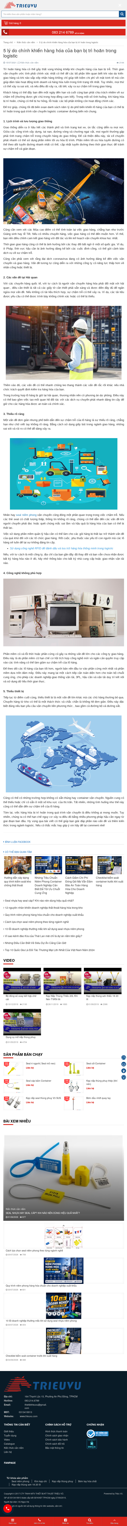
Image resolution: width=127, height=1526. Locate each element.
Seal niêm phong (20, 1481)
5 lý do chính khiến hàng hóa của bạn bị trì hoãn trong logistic (68, 42)
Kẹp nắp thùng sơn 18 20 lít (26, 1484)
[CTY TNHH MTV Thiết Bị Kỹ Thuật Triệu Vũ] (20, 4)
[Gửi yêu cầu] (123, 1064)
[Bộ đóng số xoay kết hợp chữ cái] (22, 981)
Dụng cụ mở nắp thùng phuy (21, 1037)
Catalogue (9, 1443)
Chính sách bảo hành (56, 1439)
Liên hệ (8, 1452)
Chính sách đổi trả (54, 1443)
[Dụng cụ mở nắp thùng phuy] (22, 1022)
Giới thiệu (9, 1431)
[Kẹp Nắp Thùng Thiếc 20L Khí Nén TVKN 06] (62, 981)
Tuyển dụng (10, 1435)
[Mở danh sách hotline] (7, 1508)
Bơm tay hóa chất (87, 1481)
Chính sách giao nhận (56, 1435)
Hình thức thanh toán (56, 1431)
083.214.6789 (32, 1400)
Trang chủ (8, 42)
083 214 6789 (68, 32)
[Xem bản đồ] (124, 1071)
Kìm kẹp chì (40, 1481)
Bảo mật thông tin (54, 1447)
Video (7, 1439)
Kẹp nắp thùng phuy (62, 1481)
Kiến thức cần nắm (26, 42)
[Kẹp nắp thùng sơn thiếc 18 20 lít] (102, 981)
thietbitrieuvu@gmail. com (36, 1406)
